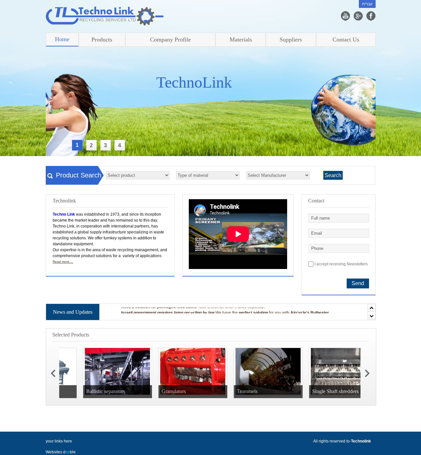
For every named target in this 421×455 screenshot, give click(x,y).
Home (62, 39)
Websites (54, 452)
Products (101, 39)
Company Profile (170, 39)
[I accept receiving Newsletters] (370, 210)
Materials (241, 39)
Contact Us (346, 39)
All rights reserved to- (342, 441)
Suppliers (291, 39)
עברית (367, 4)
